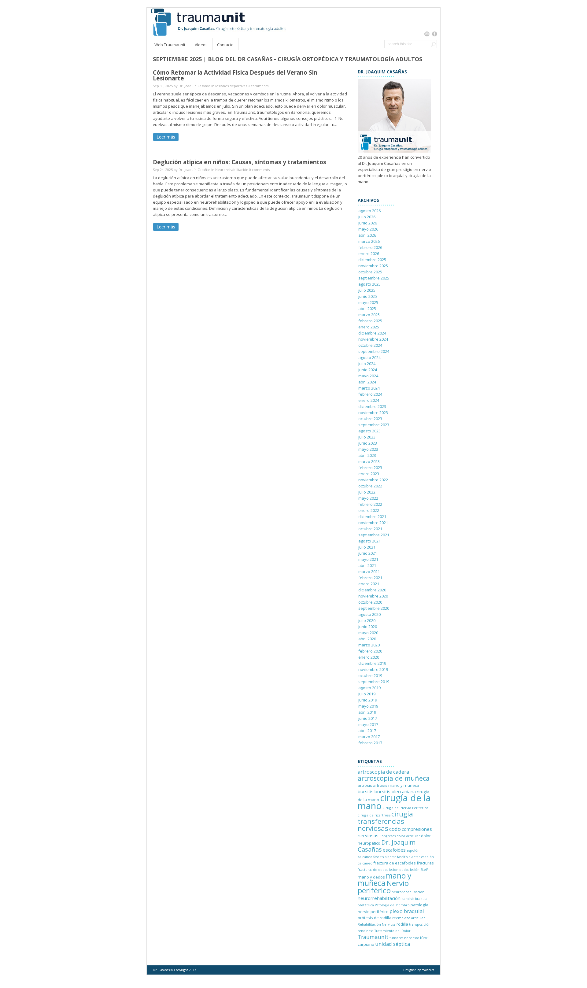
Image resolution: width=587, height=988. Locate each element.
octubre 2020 (370, 602)
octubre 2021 (370, 528)
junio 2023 (367, 443)
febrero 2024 (370, 394)
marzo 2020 (369, 645)
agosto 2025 (369, 284)
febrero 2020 (370, 651)
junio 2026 (367, 223)
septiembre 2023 (373, 424)
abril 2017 (367, 730)
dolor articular (408, 836)
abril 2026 (367, 235)
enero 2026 (368, 253)
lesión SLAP (419, 870)
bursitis (366, 791)
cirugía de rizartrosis (374, 815)
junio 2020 (367, 626)
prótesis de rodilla (374, 917)
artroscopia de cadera (383, 771)
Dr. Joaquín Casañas (194, 85)
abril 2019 (367, 712)
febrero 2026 (370, 247)
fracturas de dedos (373, 870)
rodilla (402, 924)
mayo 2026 (368, 229)
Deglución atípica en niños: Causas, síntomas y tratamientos (239, 162)
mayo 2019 (368, 706)
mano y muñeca (384, 879)
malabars (428, 970)
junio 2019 (367, 700)
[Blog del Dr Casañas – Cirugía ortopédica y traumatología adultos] (218, 35)
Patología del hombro (392, 905)
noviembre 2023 (373, 412)
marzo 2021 (369, 571)
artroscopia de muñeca (394, 778)
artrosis (365, 785)
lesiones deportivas (231, 85)
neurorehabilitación (408, 892)
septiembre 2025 (373, 278)
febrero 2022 (370, 504)
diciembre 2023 (372, 406)
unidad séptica (392, 943)
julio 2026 (366, 217)
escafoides (394, 850)
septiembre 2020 (373, 608)
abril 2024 (367, 382)
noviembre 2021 (373, 522)
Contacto (225, 44)
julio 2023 (366, 437)
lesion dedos (399, 870)
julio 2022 (366, 492)
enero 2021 (368, 584)
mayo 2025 (368, 302)
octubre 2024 (370, 345)
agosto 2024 (369, 357)
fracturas (425, 863)
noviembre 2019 (373, 669)
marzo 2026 (369, 241)
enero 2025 (368, 327)
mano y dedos (371, 877)
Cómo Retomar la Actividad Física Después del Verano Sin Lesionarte (235, 75)
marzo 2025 (369, 314)
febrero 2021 (370, 577)
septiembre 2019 (373, 681)
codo (395, 828)
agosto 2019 (369, 687)
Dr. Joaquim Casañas (386, 845)
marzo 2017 (369, 736)
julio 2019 (366, 694)
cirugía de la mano (394, 802)
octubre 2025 (370, 272)
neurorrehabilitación (379, 898)
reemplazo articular (408, 918)
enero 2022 (368, 510)
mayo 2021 (368, 559)
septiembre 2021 (373, 535)
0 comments (258, 85)
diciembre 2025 (372, 259)
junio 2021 (367, 553)
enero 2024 (368, 400)
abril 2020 (367, 639)
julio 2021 (366, 547)
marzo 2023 (369, 461)
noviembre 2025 (373, 265)
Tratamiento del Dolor (393, 931)
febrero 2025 (370, 321)
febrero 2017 (370, 743)
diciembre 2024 (372, 333)
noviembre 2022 (373, 480)
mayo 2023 (368, 449)
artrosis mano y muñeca (396, 785)
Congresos (387, 836)
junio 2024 (367, 369)
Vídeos (201, 44)
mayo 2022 (368, 498)
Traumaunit (373, 937)
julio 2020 (366, 620)
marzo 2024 (369, 388)
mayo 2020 (368, 632)
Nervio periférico (383, 886)
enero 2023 (368, 473)
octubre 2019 (370, 675)
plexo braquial (406, 911)
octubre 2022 (370, 486)
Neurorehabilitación (231, 169)
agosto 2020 (369, 614)
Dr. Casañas (161, 970)
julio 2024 (366, 363)
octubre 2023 (370, 418)
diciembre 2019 (372, 663)
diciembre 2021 (372, 516)
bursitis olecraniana (395, 791)
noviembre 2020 (373, 596)
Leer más (166, 137)
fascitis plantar (384, 857)
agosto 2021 (369, 541)
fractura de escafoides (394, 863)
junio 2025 (367, 296)
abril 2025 (367, 308)
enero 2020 (368, 657)
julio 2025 (366, 290)
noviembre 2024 (373, 339)
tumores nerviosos (404, 938)
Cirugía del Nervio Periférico (405, 808)
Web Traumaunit (169, 44)
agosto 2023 (369, 431)
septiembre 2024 (373, 351)
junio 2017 (367, 718)
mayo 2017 (368, 724)
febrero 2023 (370, 467)
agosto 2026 (369, 210)
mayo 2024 (368, 376)
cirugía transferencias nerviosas (385, 821)
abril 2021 (367, 565)
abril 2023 (367, 455)
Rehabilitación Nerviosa (377, 924)
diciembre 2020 (372, 590)
